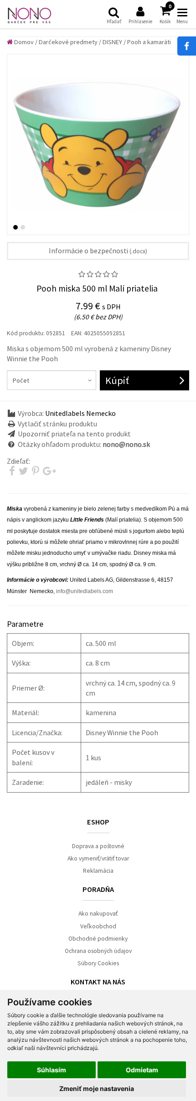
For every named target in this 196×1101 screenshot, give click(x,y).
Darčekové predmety (68, 42)
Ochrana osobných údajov (98, 951)
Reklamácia (98, 871)
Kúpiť (117, 380)
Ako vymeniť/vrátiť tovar (98, 858)
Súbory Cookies (98, 963)
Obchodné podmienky (98, 938)
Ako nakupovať (98, 913)
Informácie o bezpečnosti (98, 250)
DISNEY (112, 42)
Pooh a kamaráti (149, 42)
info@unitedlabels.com (84, 591)
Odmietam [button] (142, 1070)
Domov (23, 42)
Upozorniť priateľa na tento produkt (74, 433)
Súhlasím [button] (51, 1070)
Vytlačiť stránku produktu (57, 423)
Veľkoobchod (98, 926)
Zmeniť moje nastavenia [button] (96, 1088)
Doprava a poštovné (98, 846)
